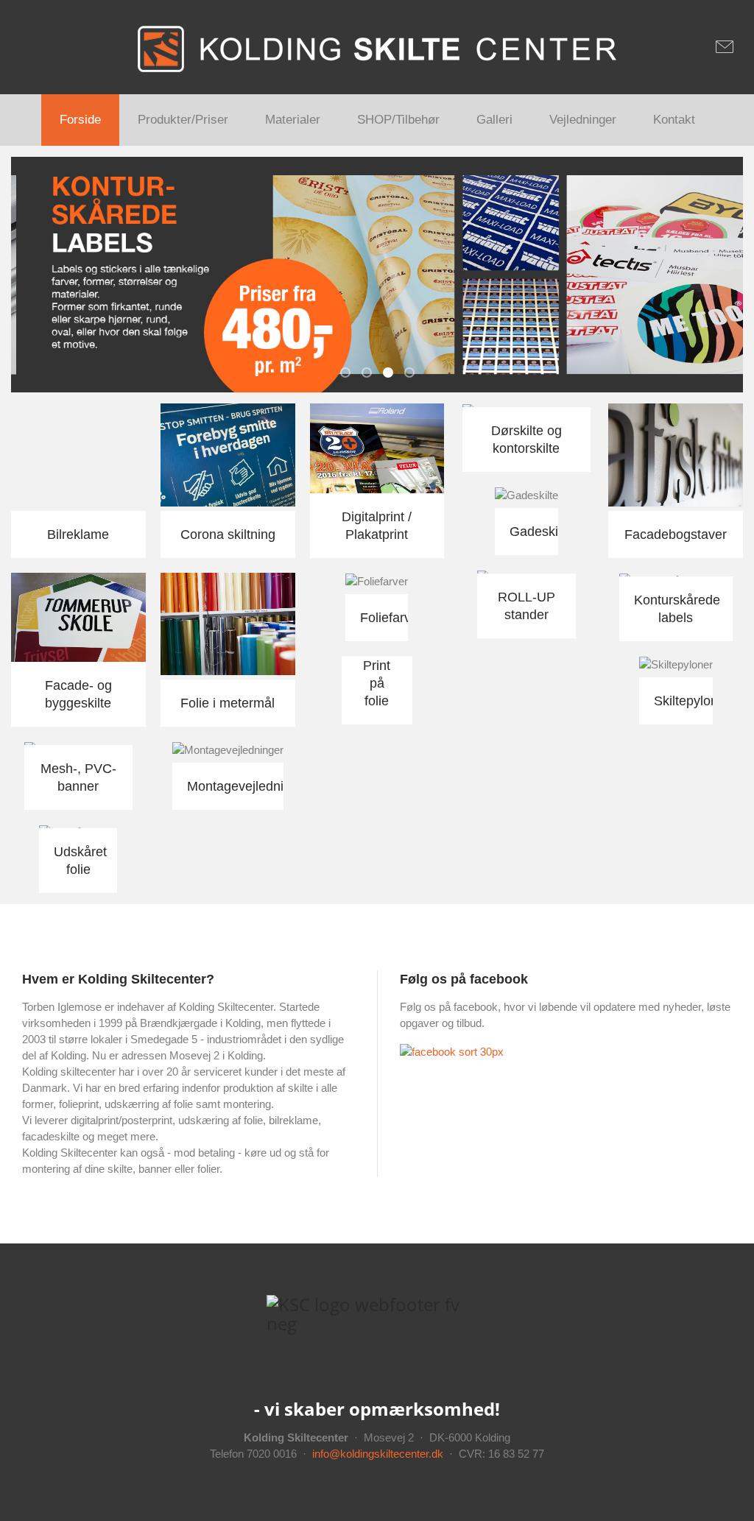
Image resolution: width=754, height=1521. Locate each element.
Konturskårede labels (392, 374)
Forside (80, 120)
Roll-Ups (371, 374)
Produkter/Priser (183, 120)
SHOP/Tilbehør (398, 120)
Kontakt (674, 120)
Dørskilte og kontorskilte (414, 374)
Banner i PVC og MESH (349, 374)
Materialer (292, 120)
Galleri (494, 120)
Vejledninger (582, 120)
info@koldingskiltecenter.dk (377, 1453)
